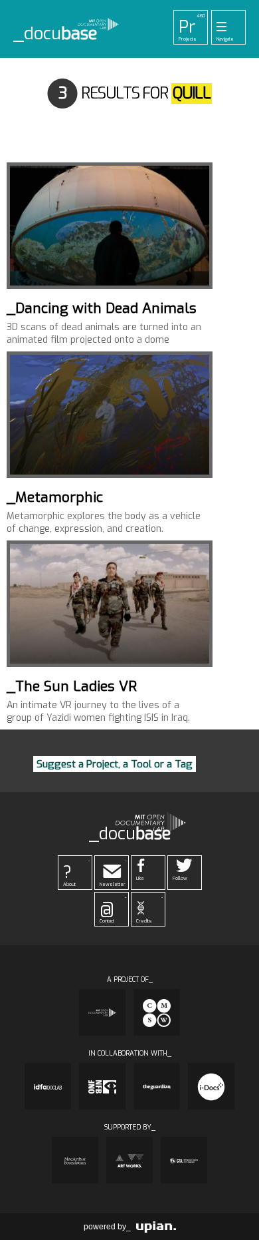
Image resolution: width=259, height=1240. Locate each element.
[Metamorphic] (110, 414)
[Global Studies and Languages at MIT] (184, 1160)
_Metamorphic (55, 497)
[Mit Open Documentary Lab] (102, 1012)
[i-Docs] (211, 1086)
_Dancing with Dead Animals (102, 308)
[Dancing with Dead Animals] (110, 225)
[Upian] (156, 1226)
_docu (55, 34)
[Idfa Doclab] (48, 1086)
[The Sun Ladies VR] (110, 603)
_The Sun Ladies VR (72, 686)
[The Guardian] (156, 1086)
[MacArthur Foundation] (75, 1160)
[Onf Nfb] (102, 1086)
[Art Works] (129, 1160)
